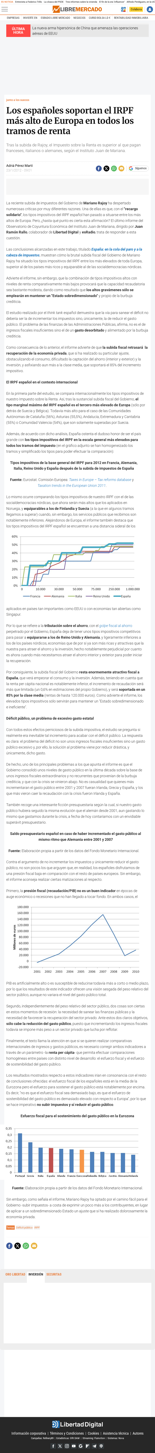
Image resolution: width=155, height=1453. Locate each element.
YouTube (73, 1446)
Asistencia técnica (116, 1433)
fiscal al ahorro (115, 626)
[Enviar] (114, 168)
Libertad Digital (77, 1424)
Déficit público (24, 1227)
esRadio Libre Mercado (55, 17)
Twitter (60, 1446)
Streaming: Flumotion (94, 1438)
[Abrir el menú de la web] (26, 9)
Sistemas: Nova (116, 1438)
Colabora (136, 9)
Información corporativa (29, 1433)
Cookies (93, 1433)
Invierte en (30, 17)
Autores (138, 1433)
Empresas (13, 17)
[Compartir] (99, 168)
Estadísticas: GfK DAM (68, 1438)
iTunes (101, 1446)
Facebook (53, 1446)
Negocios (79, 17)
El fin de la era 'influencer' (112, 2)
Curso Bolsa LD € (99, 17)
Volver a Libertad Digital (123, 9)
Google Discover (80, 1446)
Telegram (94, 1446)
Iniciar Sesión (150, 9)
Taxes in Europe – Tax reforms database (100, 480)
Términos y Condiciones (67, 1433)
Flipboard (87, 1446)
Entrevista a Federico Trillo (28, 2)
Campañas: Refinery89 (42, 1438)
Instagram (67, 1446)
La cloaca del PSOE (54, 2)
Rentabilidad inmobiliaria (131, 17)
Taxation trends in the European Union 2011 (72, 485)
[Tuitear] (106, 168)
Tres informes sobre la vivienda (81, 2)
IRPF (37, 1227)
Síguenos (141, 168)
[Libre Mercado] (77, 9)
